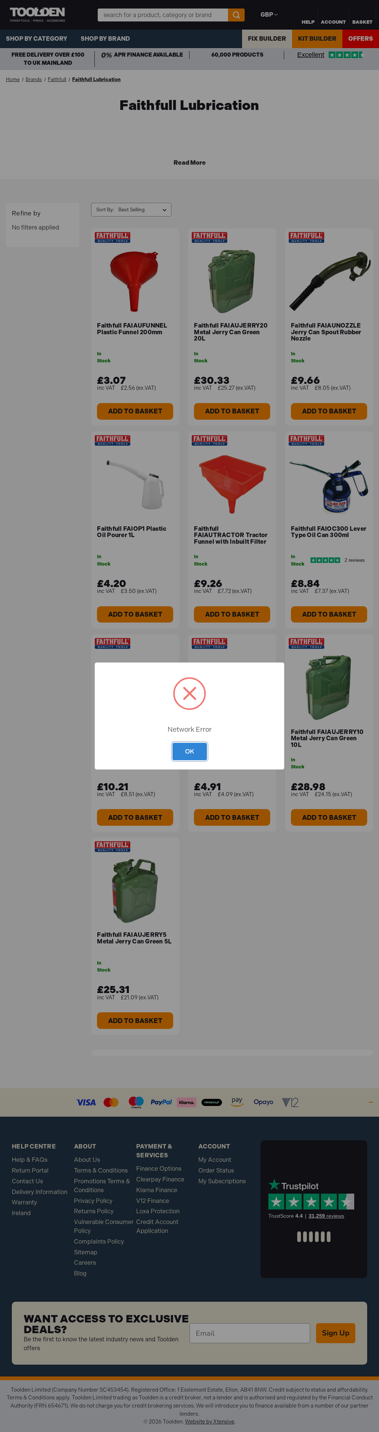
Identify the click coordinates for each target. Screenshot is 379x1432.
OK (189, 751)
